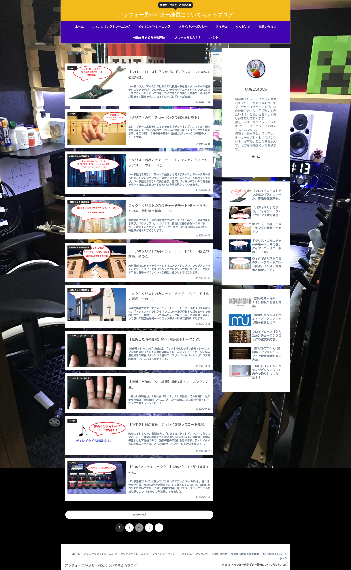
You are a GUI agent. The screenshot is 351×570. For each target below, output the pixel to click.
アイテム (187, 554)
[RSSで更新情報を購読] (258, 156)
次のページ (139, 514)
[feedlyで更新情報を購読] (253, 156)
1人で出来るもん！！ (275, 554)
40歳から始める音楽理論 (245, 554)
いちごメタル (256, 89)
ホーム (76, 554)
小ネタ (283, 558)
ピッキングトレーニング (134, 554)
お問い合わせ (219, 554)
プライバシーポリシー (165, 554)
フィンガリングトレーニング (100, 554)
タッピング (201, 554)
